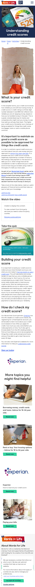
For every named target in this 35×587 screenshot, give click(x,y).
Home (3, 41)
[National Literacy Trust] (20, 3)
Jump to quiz (5, 193)
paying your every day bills (19, 153)
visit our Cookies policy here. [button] (14, 576)
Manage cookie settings (12, 217)
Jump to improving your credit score (14, 195)
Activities (15, 41)
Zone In (9, 42)
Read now (11, 417)
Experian (27, 316)
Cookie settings (8, 584)
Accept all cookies (13, 581)
